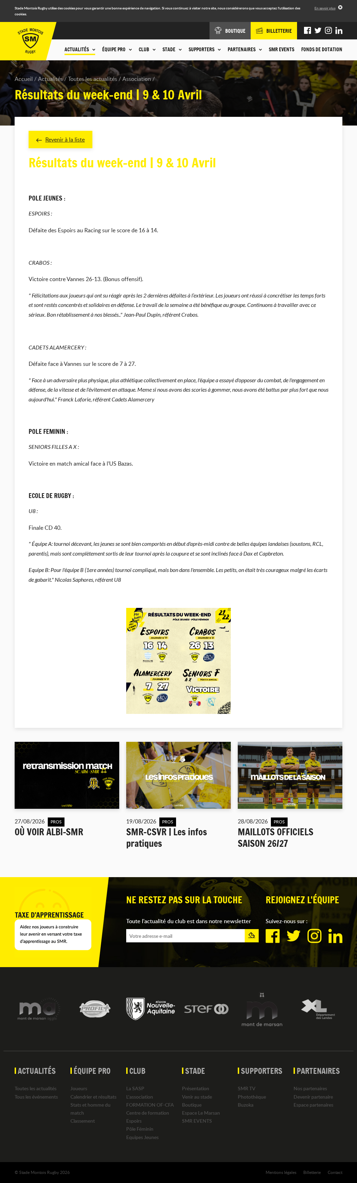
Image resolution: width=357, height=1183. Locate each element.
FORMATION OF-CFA (150, 1104)
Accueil (24, 79)
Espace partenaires (313, 1104)
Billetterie (312, 1172)
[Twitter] (317, 30)
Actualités (50, 79)
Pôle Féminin (139, 1128)
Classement (82, 1120)
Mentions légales (281, 1172)
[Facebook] (307, 30)
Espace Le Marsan (201, 1112)
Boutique (192, 1104)
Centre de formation (147, 1112)
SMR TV (247, 1088)
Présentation (195, 1088)
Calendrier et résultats (93, 1096)
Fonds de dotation (321, 49)
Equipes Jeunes (142, 1137)
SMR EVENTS (281, 49)
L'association (139, 1096)
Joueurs (78, 1088)
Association (136, 79)
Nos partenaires (310, 1088)
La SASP (135, 1088)
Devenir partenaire (313, 1096)
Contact (335, 1172)
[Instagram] (328, 30)
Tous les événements (36, 1096)
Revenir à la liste (65, 139)
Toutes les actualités (92, 79)
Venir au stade (197, 1096)
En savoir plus (324, 8)
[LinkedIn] (338, 30)
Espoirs (134, 1120)
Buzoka (245, 1104)
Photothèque (252, 1096)
